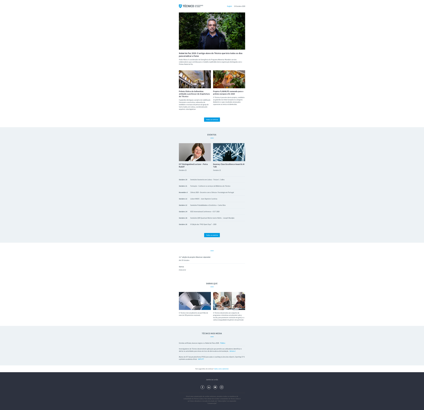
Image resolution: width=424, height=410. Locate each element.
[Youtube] (215, 387)
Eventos (212, 134)
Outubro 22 (183, 199)
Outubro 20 (183, 180)
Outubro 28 (183, 224)
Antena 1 (233, 351)
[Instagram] (222, 387)
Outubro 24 (183, 212)
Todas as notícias (212, 120)
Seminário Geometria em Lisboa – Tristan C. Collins (207, 180)
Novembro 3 (183, 192)
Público (222, 343)
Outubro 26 (183, 218)
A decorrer (182, 270)
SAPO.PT (201, 359)
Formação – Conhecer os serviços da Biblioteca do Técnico (210, 186)
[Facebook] (202, 387)
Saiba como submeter (221, 369)
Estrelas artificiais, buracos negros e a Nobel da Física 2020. (199, 343)
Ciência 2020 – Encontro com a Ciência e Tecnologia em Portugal (212, 192)
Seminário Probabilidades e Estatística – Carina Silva (208, 205)
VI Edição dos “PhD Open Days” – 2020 (203, 224)
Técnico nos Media (212, 333)
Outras (181, 267)
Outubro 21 (183, 170)
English (229, 6)
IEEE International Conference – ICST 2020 (204, 212)
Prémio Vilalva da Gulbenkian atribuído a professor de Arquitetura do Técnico (194, 94)
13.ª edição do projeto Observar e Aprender (195, 257)
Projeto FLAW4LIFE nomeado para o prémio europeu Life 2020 (228, 92)
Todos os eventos (212, 235)
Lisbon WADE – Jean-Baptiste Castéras (203, 199)
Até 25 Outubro (184, 260)
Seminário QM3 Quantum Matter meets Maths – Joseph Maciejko (212, 218)
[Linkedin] (209, 387)
